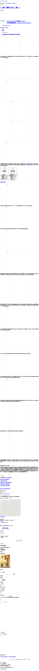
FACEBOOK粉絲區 (16, 21)
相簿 (3, 29)
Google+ (23, 21)
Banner (4, 645)
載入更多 (2, 531)
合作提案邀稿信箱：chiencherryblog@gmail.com (19, 22)
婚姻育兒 (6, 27)
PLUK (8, 21)
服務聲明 (28, 659)
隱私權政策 (24, 659)
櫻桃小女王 (1, 521)
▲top (1, 530)
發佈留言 (2, 537)
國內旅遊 (7, 527)
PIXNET (12, 659)
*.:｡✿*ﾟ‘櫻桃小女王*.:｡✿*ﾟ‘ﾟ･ (6, 25)
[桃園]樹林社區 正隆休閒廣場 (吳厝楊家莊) (11, 34)
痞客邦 (6, 525)
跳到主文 (1, 10)
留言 (8, 525)
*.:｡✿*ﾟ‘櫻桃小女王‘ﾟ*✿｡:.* (10, 7)
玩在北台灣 (7, 528)
